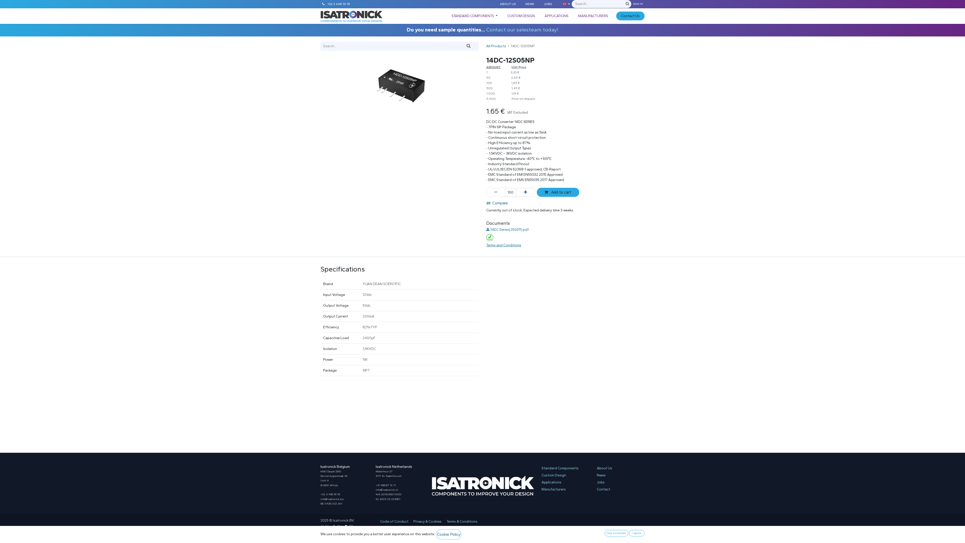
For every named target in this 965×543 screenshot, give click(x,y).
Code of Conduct (394, 521)
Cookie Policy (448, 534)
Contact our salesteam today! (522, 29)
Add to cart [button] (560, 192)
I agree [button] (636, 533)
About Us (604, 468)
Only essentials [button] (616, 533)
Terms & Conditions (462, 521)
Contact (603, 489)
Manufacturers (554, 489)
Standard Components (560, 468)
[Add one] (525, 192)
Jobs (601, 482)
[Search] (627, 4)
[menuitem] (475, 16)
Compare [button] (500, 203)
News (601, 475)
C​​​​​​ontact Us (630, 16)
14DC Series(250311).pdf (509, 230)
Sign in (638, 4)
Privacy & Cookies (427, 521)
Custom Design (554, 475)
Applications (551, 482)
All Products (496, 46)
